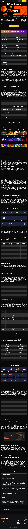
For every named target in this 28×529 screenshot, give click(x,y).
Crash (17, 129)
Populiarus (3, 129)
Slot (23, 129)
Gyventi (10, 129)
